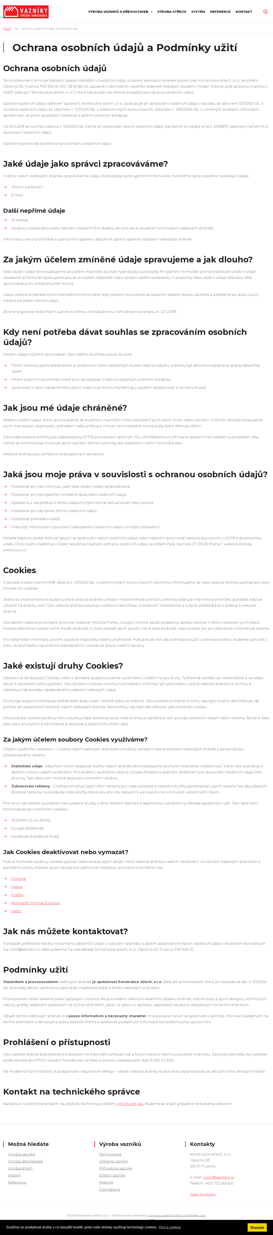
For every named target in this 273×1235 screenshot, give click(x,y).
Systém (14, 1175)
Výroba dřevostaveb (25, 1161)
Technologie (110, 1154)
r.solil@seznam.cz (218, 1177)
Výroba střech (20, 1168)
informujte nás (130, 1104)
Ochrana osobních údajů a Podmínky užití (176, 1215)
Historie (106, 1182)
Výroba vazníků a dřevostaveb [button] (118, 12)
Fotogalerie (109, 1189)
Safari (16, 911)
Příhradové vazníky (115, 1168)
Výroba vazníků (21, 1154)
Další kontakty (203, 1194)
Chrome (18, 879)
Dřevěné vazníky (113, 1161)
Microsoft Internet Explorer (35, 903)
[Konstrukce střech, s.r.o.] (26, 11)
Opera (16, 887)
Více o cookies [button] (170, 1227)
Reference (17, 1182)
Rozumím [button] (257, 1227)
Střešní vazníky (112, 1175)
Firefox (17, 895)
